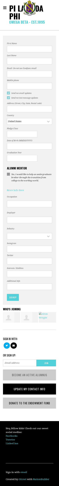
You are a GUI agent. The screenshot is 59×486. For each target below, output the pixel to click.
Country (10, 115)
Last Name (11, 55)
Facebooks (11, 436)
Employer (11, 213)
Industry (10, 229)
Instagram (11, 243)
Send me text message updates (24, 98)
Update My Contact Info (29, 389)
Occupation (12, 197)
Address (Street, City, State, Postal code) (24, 103)
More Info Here (15, 190)
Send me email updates (21, 93)
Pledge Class (12, 128)
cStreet (22, 479)
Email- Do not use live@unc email (22, 68)
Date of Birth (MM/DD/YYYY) (19, 141)
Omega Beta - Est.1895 (27, 22)
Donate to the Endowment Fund (29, 403)
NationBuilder (41, 479)
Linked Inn (12, 443)
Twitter (10, 255)
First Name (12, 43)
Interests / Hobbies (15, 268)
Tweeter (10, 439)
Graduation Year (14, 153)
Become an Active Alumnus (29, 375)
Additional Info (13, 281)
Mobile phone (13, 80)
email (23, 472)
